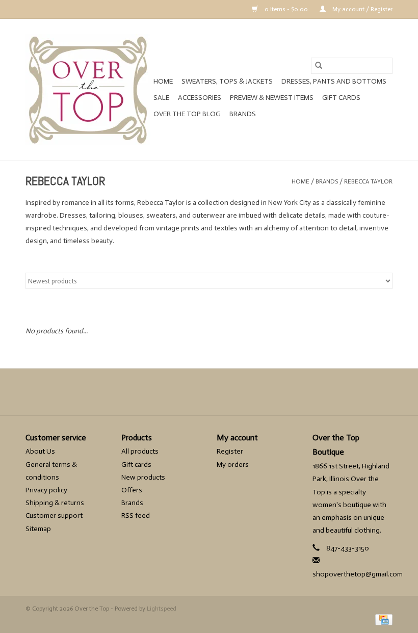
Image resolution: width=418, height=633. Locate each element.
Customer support (54, 515)
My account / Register (362, 9)
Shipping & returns (54, 502)
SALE (161, 97)
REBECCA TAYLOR (368, 181)
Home (163, 81)
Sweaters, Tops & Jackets (227, 81)
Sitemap (38, 528)
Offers (131, 490)
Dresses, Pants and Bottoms (333, 81)
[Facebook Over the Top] (191, 392)
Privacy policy (46, 490)
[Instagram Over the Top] (227, 392)
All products (140, 451)
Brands (242, 114)
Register (230, 451)
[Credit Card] (382, 619)
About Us (40, 451)
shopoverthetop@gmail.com (357, 574)
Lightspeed (161, 608)
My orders (233, 464)
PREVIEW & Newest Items (272, 97)
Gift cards (341, 97)
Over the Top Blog (187, 114)
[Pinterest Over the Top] (209, 392)
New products (143, 477)
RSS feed (135, 515)
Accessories (199, 97)
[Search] (318, 66)
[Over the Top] (87, 89)
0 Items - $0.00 (286, 9)
